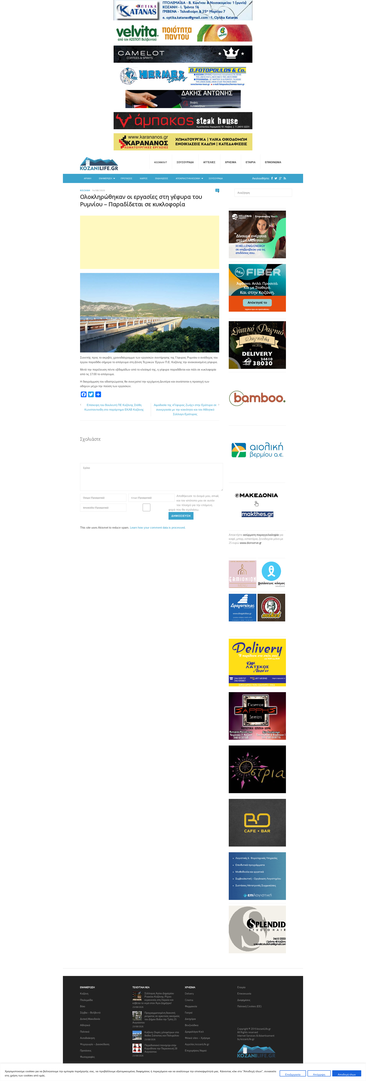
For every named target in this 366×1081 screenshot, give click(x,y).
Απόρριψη (319, 1074)
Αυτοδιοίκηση (87, 1038)
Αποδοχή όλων (347, 1074)
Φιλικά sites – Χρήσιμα (197, 1038)
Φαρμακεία (191, 1006)
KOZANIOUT (160, 162)
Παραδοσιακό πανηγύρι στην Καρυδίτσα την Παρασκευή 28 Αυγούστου (160, 1048)
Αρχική (87, 178)
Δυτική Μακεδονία (90, 1019)
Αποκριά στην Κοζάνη (188, 178)
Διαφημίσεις (243, 1000)
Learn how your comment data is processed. (157, 527)
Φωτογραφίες (87, 1057)
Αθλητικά (85, 1025)
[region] (183, 1072)
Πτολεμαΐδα (86, 1000)
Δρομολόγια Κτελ (194, 1032)
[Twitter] (275, 178)
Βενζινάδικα (191, 1025)
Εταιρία (250, 162)
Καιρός (144, 178)
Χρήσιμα (230, 162)
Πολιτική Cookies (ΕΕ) (249, 1006)
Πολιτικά (84, 1032)
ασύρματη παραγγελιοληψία (261, 535)
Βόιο (82, 1006)
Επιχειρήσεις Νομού (196, 1050)
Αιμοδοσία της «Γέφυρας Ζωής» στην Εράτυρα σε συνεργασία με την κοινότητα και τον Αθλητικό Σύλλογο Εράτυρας (185, 409)
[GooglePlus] (279, 178)
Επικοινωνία (273, 162)
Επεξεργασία (292, 1074)
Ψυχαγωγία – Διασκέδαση (94, 1044)
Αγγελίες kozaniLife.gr (197, 1044)
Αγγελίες (209, 162)
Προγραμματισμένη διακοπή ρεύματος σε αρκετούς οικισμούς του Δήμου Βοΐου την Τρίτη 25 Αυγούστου (156, 1017)
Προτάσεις (126, 178)
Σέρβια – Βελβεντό (90, 1012)
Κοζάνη (85, 190)
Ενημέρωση (105, 178)
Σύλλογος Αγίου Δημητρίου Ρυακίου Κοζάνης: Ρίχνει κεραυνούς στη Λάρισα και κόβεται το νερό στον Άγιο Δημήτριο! (153, 998)
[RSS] (284, 178)
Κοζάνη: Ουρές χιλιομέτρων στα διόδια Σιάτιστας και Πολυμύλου (161, 1033)
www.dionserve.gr (251, 543)
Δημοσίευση (181, 516)
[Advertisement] (149, 242)
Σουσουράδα (185, 162)
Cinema (189, 1000)
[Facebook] (271, 178)
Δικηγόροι (190, 1019)
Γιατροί (188, 1012)
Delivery (189, 993)
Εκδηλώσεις (161, 178)
